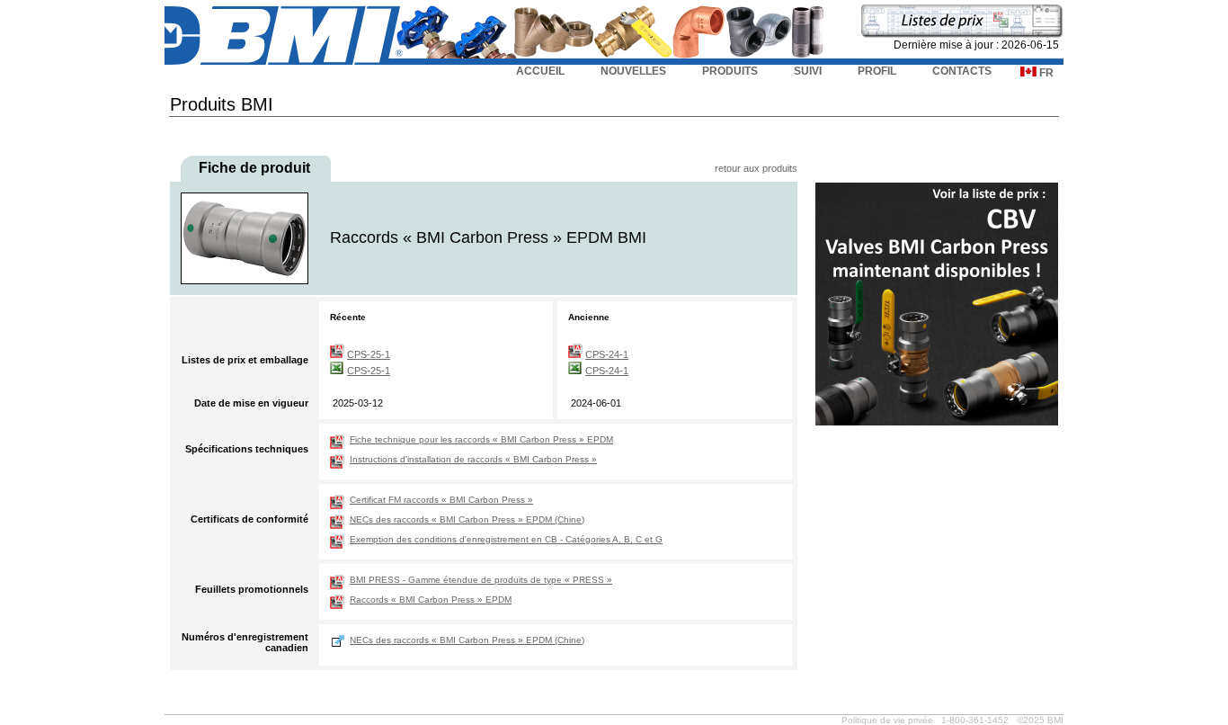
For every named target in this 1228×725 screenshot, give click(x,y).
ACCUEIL (540, 71)
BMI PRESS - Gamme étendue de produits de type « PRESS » (481, 580)
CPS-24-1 (606, 354)
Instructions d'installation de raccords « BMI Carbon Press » (473, 459)
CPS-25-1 (368, 354)
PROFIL (877, 71)
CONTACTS (962, 71)
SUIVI (808, 71)
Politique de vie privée (887, 720)
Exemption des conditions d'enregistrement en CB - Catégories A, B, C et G (506, 539)
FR (1045, 72)
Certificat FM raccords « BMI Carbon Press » (441, 500)
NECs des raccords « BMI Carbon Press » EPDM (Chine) (467, 519)
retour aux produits (756, 168)
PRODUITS (730, 71)
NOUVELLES (633, 71)
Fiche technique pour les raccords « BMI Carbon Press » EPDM (481, 439)
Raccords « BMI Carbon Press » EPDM (431, 599)
